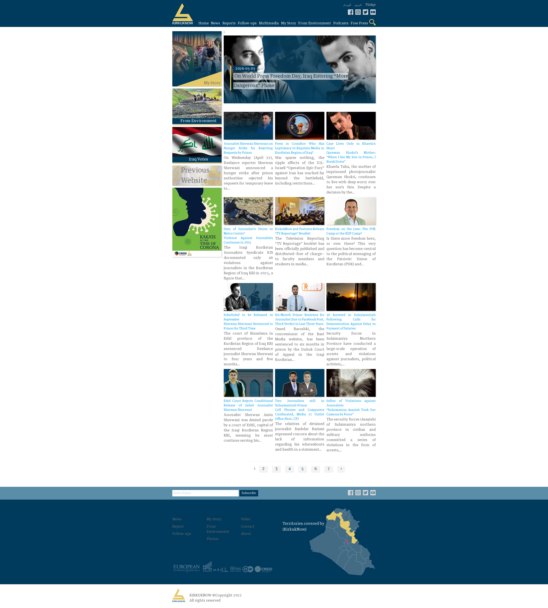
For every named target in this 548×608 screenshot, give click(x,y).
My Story (214, 519)
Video (245, 519)
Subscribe (249, 493)
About (246, 534)
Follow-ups (181, 534)
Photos (213, 539)
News (177, 519)
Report (178, 526)
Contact (248, 526)
